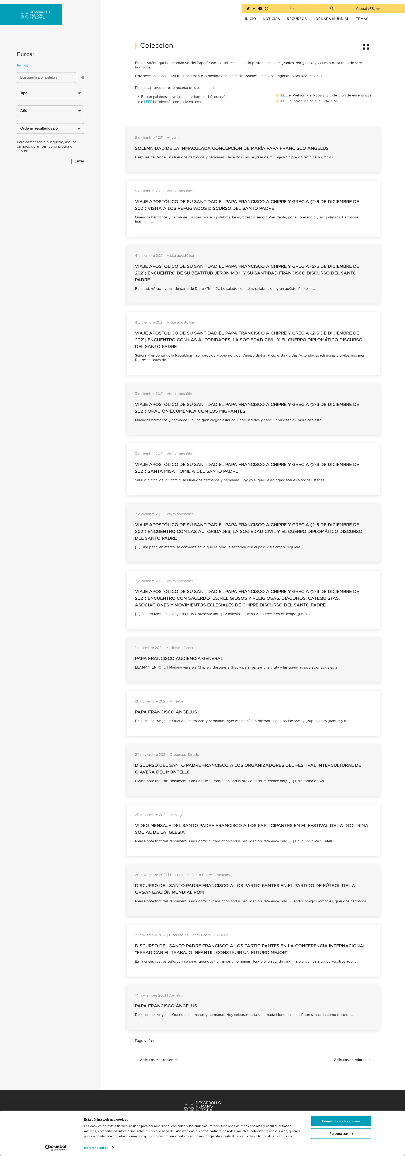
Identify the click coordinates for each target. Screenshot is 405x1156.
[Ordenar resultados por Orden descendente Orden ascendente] (50, 130)
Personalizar (338, 1133)
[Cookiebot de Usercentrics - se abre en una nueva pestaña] (56, 1148)
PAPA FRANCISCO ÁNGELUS (166, 712)
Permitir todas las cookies (341, 1121)
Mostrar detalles (96, 1147)
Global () (365, 9)
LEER (148, 102)
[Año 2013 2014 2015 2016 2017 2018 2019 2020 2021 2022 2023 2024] (50, 112)
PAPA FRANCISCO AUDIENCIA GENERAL (179, 659)
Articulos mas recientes (159, 1060)
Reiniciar (23, 65)
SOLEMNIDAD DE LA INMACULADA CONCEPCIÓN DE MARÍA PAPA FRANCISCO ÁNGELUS (232, 148)
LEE (284, 95)
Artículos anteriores (350, 1060)
